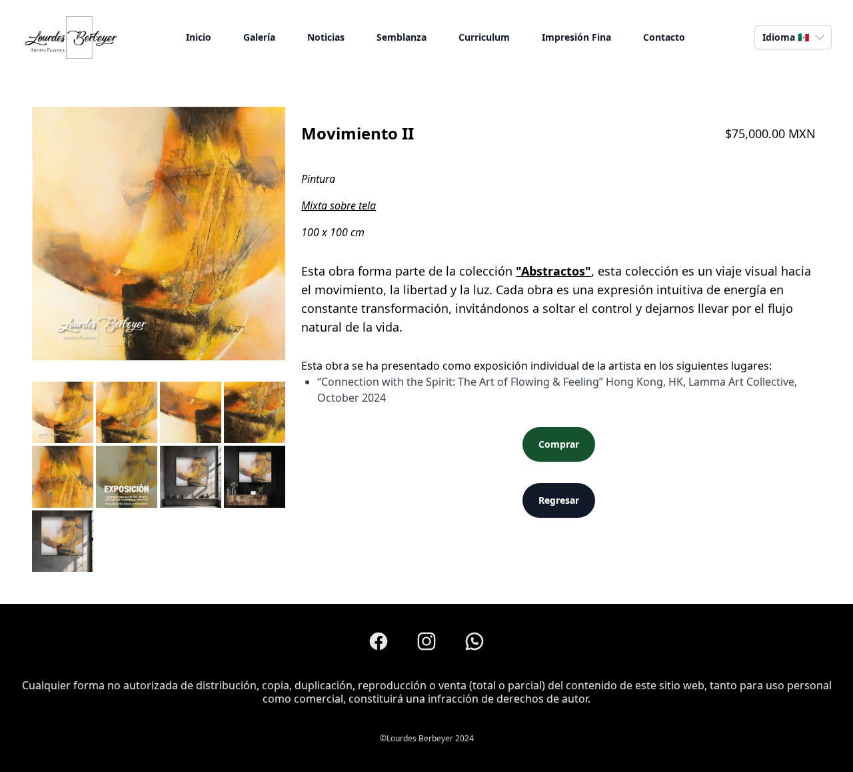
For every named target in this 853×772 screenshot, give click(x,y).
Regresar (558, 500)
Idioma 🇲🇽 (785, 37)
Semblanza (401, 37)
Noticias (326, 37)
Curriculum (484, 37)
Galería (259, 37)
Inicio (198, 37)
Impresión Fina (576, 37)
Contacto (664, 37)
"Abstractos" (553, 271)
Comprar (558, 444)
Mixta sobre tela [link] (338, 205)
